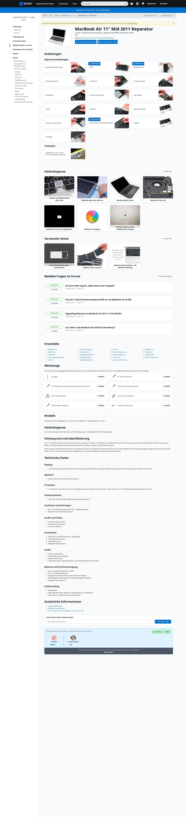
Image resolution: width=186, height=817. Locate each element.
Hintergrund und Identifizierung (20, 65)
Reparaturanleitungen (56, 59)
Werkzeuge (52, 365)
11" (74, 15)
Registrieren (151, 4)
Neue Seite (168, 171)
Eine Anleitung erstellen (87, 42)
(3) (55, 357)
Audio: (17, 91)
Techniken (49, 145)
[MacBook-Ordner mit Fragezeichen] (59, 216)
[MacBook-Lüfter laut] (158, 187)
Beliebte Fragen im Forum (22, 45)
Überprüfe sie (132, 23)
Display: (18, 72)
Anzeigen (101, 377)
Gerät (45, 15)
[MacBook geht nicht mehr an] (92, 187)
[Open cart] (143, 4)
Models (15, 54)
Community (63, 4)
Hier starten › (109, 652)
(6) (51, 355)
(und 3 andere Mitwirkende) (103, 38)
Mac (50, 15)
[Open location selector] (137, 4)
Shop (75, 4)
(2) (86, 360)
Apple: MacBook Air (55, 606)
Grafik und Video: (21, 86)
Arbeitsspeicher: (21, 80)
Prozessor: (18, 77)
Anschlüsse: (19, 89)
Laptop (57, 15)
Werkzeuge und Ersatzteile (23, 49)
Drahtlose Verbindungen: (24, 83)
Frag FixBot (161, 622)
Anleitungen (17, 27)
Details (15, 58)
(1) (52, 349)
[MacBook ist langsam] (92, 216)
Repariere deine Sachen (45, 4)
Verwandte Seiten (19, 41)
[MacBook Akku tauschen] (92, 254)
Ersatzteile (51, 344)
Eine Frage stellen (166, 276)
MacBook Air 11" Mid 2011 (24, 18)
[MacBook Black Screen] (125, 187)
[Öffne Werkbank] (132, 4)
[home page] (25, 4)
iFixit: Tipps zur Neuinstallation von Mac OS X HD (66, 611)
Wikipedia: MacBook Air (56, 608)
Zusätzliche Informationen (23, 102)
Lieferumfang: (20, 99)
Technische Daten (20, 69)
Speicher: (18, 75)
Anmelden (163, 4)
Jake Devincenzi (87, 38)
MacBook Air (66, 15)
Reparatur (17, 30)
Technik (16, 33)
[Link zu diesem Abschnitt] (43, 428)
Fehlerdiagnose (18, 37)
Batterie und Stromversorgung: (21, 95)
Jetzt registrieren (103, 10)
